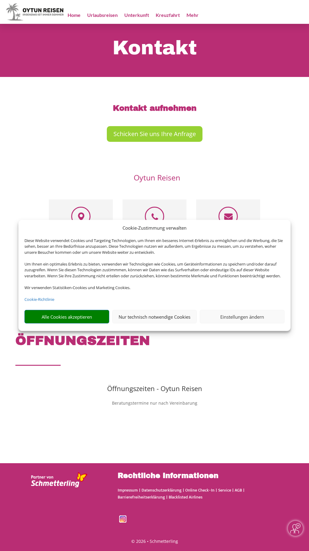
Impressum (128, 489)
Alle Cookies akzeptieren (67, 317)
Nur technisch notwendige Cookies (154, 317)
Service (224, 489)
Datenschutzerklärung (162, 489)
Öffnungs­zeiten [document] (82, 340)
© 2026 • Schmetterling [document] (154, 541)
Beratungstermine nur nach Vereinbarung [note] (154, 403)
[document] (154, 109)
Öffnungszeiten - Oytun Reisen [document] (154, 389)
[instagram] (123, 521)
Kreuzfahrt (168, 15)
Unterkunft (136, 15)
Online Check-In (200, 489)
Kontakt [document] (155, 48)
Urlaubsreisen (102, 15)
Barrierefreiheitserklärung (141, 496)
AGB (238, 489)
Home (74, 15)
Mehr (192, 15)
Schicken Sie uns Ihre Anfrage (154, 134)
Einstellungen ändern (242, 317)
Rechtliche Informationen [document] (168, 475)
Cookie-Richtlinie (39, 299)
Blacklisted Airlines (185, 496)
